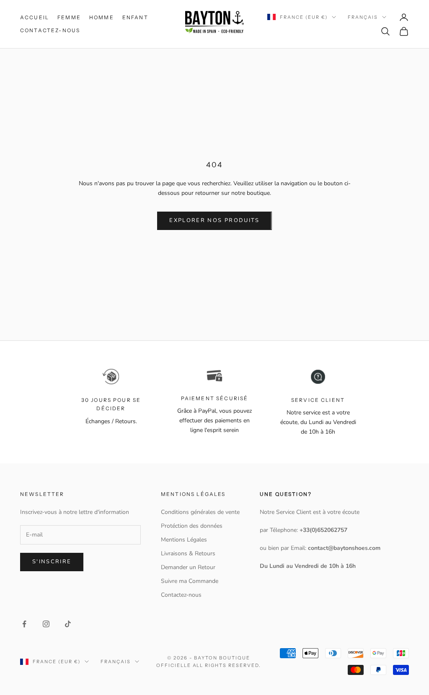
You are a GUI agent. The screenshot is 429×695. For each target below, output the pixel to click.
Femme (69, 17)
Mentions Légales (184, 540)
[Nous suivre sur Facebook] (24, 624)
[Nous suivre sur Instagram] (46, 624)
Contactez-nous (50, 30)
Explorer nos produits (214, 220)
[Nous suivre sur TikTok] (68, 624)
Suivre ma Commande (189, 581)
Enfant (135, 17)
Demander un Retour (188, 567)
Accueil (34, 17)
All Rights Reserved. (227, 665)
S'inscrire (51, 561)
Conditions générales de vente (200, 512)
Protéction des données (191, 526)
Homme (101, 17)
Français (363, 17)
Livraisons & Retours (188, 553)
